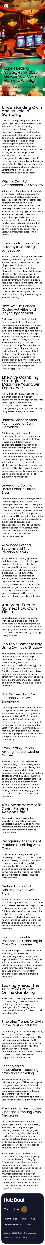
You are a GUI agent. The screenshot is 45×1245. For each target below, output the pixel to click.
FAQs (32, 1218)
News (23, 1218)
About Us (8, 1237)
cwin (4, 365)
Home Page (11, 1218)
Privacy (17, 1237)
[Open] (38, 6)
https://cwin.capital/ (11, 1188)
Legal (32, 1237)
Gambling (10, 62)
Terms (24, 1237)
